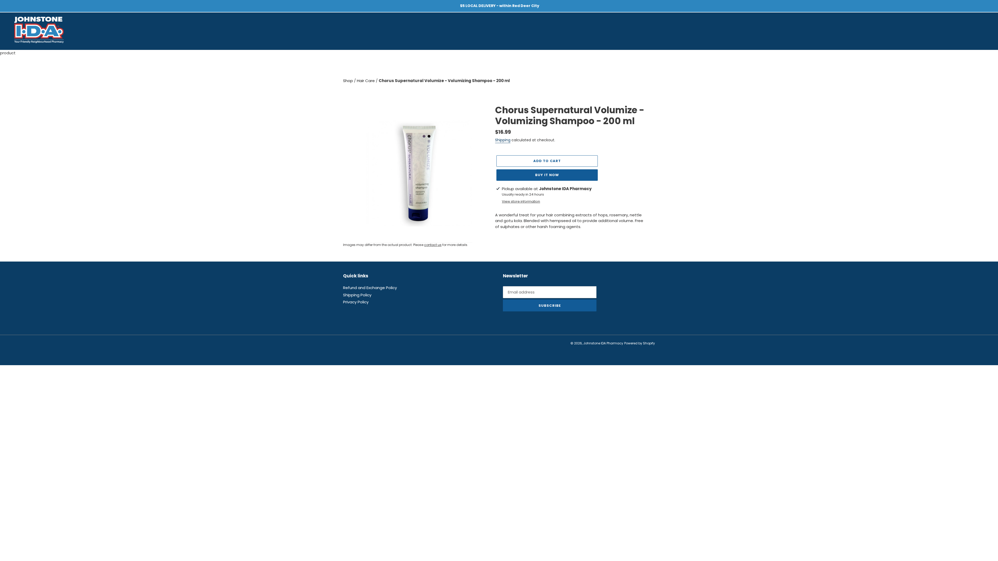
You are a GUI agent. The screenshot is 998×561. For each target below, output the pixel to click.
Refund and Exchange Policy (370, 287)
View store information (521, 201)
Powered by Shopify (639, 343)
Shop (348, 80)
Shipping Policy (357, 295)
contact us (433, 245)
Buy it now (547, 174)
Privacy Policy (356, 302)
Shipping (502, 140)
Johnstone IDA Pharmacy (603, 343)
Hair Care (366, 80)
